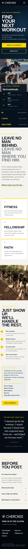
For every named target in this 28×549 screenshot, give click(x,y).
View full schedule (14, 45)
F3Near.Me (5, 533)
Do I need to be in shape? (14, 475)
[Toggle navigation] (24, 3)
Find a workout (10, 403)
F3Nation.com (19, 533)
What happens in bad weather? (14, 500)
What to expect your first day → (13, 185)
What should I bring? (14, 488)
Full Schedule (6, 530)
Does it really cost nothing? (14, 494)
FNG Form (18, 530)
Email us (4, 536)
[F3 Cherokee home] (9, 3)
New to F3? (14, 51)
